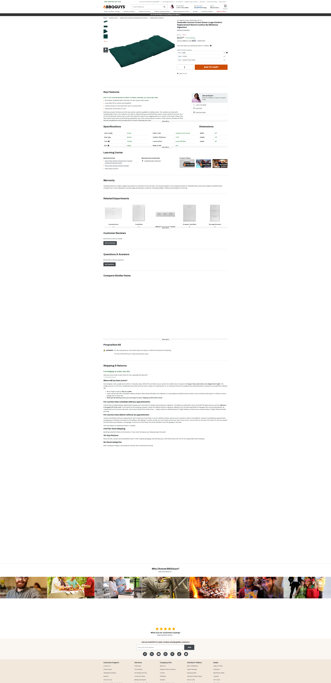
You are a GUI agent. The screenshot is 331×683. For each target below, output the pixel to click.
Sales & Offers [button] (221, 11)
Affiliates (163, 676)
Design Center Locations (191, 2)
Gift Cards (202, 2)
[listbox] (105, 32)
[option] (105, 23)
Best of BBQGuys (192, 666)
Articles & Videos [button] (207, 11)
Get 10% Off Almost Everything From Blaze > (165, 15)
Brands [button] (195, 11)
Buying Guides (191, 673)
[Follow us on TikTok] (179, 654)
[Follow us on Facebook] (145, 654)
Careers (162, 673)
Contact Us (107, 666)
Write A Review (110, 243)
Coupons (216, 676)
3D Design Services (140, 673)
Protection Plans (139, 676)
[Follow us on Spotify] (186, 654)
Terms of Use (107, 680)
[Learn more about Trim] (109, 141)
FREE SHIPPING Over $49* (113, 2)
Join (189, 647)
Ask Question (109, 264)
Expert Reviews (192, 669)
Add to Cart (211, 67)
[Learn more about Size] (227, 53)
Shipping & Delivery (109, 673)
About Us (163, 666)
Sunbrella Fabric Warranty (152, 161)
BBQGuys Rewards (140, 680)
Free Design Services (168, 2)
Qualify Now (201, 40)
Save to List (183, 73)
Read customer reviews (164, 635)
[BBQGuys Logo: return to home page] (116, 7)
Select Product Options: (184, 50)
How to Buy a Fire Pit (111, 168)
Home (105, 18)
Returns (105, 676)
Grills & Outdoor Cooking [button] (111, 11)
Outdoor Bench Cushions (157, 18)
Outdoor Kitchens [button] (128, 11)
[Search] (164, 6)
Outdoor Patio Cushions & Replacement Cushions (133, 18)
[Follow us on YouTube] (159, 654)
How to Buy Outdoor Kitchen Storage (117, 166)
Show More (165, 121)
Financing (137, 666)
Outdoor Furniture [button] (144, 11)
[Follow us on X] (152, 654)
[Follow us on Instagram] (165, 654)
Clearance (216, 669)
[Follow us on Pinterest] (172, 654)
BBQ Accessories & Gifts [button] (181, 11)
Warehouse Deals (218, 673)
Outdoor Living (113, 18)
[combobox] (201, 52)
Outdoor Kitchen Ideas (194, 676)
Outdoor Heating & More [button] (161, 11)
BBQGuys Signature (183, 30)
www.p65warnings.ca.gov (140, 354)
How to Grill (191, 680)
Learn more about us (164, 571)
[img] (141, 53)
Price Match (138, 669)
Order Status (107, 669)
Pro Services (179, 2)
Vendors (162, 680)
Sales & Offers (218, 666)
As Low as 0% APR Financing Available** (150, 2)
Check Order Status (212, 2)
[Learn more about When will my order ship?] (211, 46)
